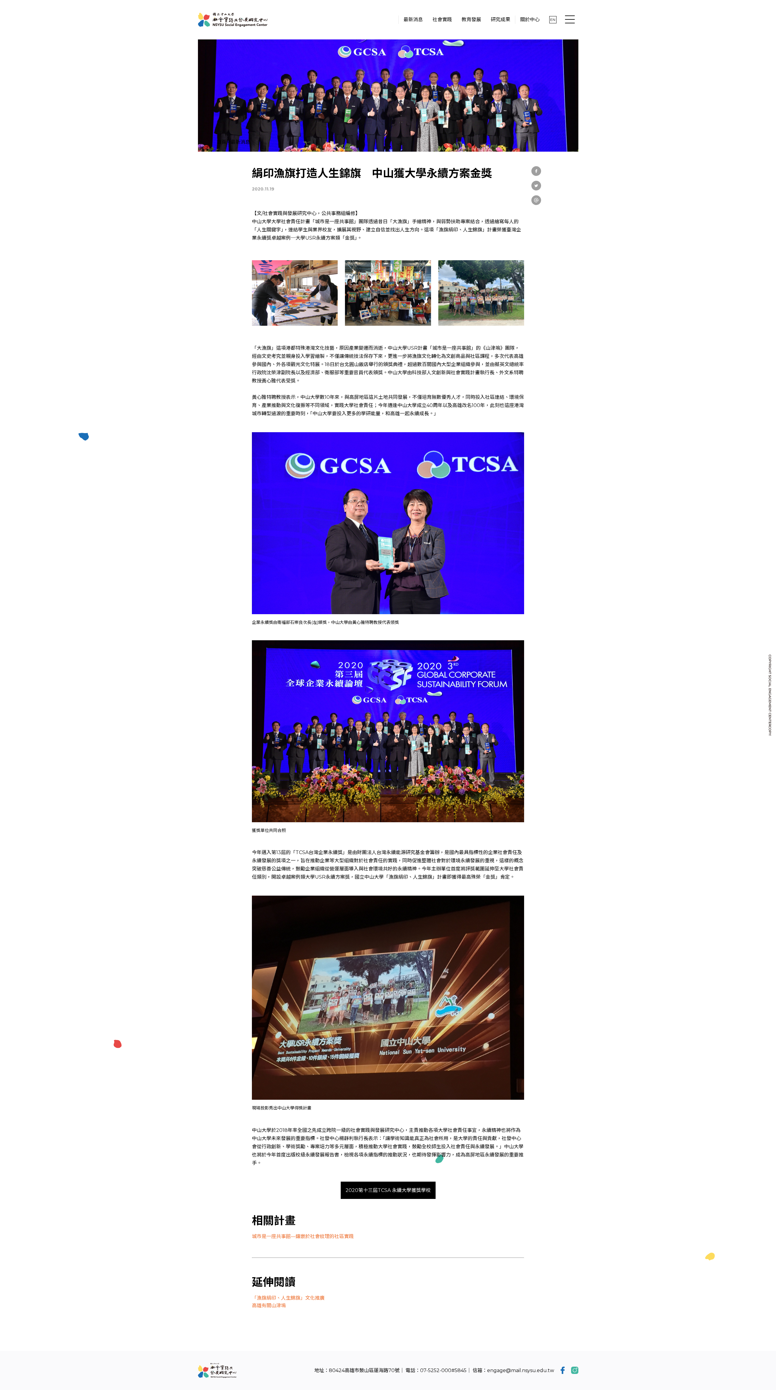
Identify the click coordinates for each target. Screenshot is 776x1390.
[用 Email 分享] (536, 200)
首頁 (221, 142)
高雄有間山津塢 (269, 1305)
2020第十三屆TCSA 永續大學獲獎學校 (388, 1190)
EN (552, 19)
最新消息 (240, 142)
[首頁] (233, 20)
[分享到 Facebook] (536, 171)
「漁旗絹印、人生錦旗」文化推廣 (288, 1298)
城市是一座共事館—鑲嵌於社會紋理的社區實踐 (303, 1236)
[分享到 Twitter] (536, 185)
